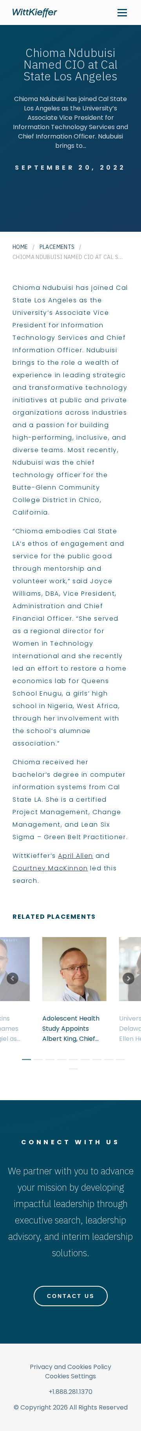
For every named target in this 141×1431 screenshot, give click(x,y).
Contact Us (70, 1296)
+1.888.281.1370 (70, 1391)
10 (70, 1070)
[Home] (35, 12)
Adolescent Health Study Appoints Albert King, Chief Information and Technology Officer (72, 1029)
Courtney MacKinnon (50, 868)
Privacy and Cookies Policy (70, 1366)
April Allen (75, 855)
